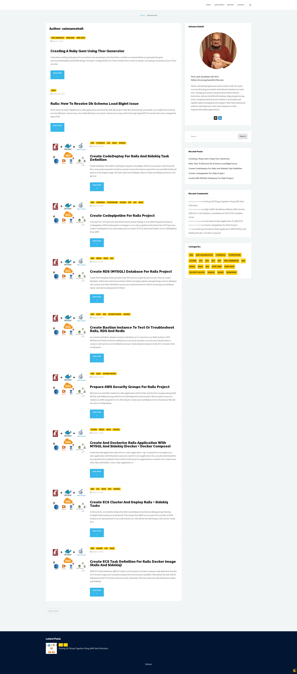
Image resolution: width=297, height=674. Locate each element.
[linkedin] (220, 118)
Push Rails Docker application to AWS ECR (223, 221)
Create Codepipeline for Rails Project (122, 216)
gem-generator (57, 38)
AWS (92, 143)
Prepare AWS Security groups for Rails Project (129, 387)
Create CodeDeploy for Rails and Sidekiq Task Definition (129, 158)
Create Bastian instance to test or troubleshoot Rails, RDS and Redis (132, 329)
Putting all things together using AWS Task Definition (83, 648)
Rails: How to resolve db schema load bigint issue (94, 104)
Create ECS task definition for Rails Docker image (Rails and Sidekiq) (133, 563)
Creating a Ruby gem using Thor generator (87, 51)
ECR (129, 202)
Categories (219, 5)
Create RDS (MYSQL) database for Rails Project (131, 271)
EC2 (200, 261)
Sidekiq (122, 143)
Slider (220, 272)
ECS (135, 202)
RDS (111, 258)
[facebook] (215, 118)
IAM (108, 143)
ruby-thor (81, 38)
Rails (53, 90)
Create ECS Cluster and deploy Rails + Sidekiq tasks (129, 504)
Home (208, 5)
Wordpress (231, 272)
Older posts (53, 611)
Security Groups (114, 314)
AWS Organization (204, 255)
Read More (57, 73)
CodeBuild (100, 143)
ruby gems (70, 38)
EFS (219, 261)
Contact (240, 5)
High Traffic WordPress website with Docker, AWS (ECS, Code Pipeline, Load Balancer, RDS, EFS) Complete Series (217, 213)
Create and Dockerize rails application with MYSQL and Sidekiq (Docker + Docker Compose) (130, 444)
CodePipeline (112, 202)
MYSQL (98, 258)
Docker (123, 202)
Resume (230, 5)
